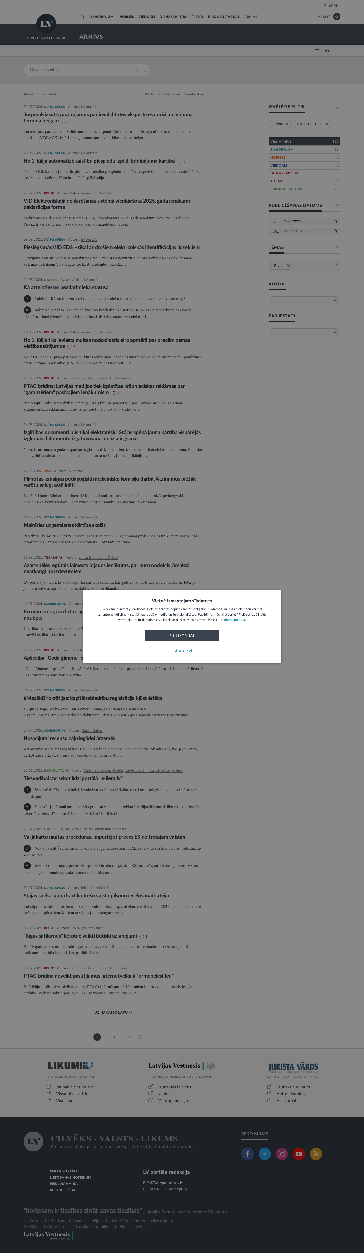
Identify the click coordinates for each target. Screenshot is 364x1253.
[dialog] (182, 626)
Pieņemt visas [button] (182, 635)
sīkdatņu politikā (233, 620)
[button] (182, 651)
